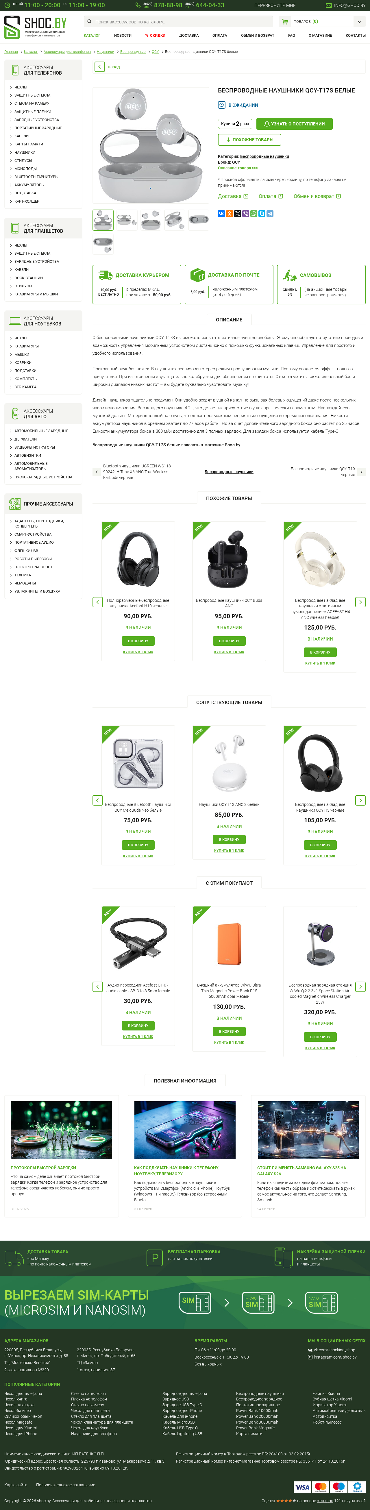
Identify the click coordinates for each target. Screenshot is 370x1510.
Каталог (92, 35)
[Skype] (261, 213)
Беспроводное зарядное (259, 1399)
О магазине (320, 35)
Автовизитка (325, 1416)
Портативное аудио (34, 542)
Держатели (25, 439)
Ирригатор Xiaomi (330, 1404)
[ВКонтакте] (221, 213)
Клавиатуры (26, 346)
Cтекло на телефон (88, 1393)
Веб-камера (25, 387)
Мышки (21, 354)
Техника (22, 575)
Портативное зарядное (258, 1404)
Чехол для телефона (23, 1393)
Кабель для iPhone (179, 1416)
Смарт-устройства (32, 534)
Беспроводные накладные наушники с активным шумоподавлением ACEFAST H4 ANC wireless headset (320, 609)
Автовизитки (27, 455)
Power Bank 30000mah (257, 1422)
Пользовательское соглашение (65, 1485)
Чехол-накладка (19, 1404)
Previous (97, 602)
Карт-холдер (26, 201)
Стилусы (23, 160)
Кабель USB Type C (180, 1428)
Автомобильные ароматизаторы (30, 466)
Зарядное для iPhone (182, 1410)
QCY (236, 162)
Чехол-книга (15, 1399)
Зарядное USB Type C (182, 1404)
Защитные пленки (32, 112)
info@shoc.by (350, 5)
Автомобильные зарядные (41, 431)
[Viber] (245, 213)
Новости (123, 35)
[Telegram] (270, 213)
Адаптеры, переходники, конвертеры (39, 523)
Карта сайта (15, 1485)
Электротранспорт (33, 567)
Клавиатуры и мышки (36, 294)
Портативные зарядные (38, 128)
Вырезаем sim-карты (76, 1295)
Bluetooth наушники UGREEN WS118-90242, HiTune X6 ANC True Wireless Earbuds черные (137, 472)
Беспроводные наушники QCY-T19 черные (323, 472)
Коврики (23, 362)
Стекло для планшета (91, 1416)
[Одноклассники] (229, 213)
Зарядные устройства (36, 120)
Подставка (25, 193)
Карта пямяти (249, 1433)
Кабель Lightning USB (182, 1433)
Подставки (25, 371)
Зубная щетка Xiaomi (332, 1399)
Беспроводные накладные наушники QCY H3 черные (320, 807)
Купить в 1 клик (138, 652)
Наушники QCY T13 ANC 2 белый (229, 804)
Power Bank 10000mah (257, 1410)
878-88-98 (162, 5)
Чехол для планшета (90, 1410)
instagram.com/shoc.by (335, 1357)
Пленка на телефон (89, 1399)
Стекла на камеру (31, 103)
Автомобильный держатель (339, 1410)
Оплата (219, 35)
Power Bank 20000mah (257, 1416)
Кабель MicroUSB (178, 1422)
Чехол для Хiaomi (20, 1428)
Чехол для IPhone (20, 1433)
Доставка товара (47, 1251)
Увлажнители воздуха (37, 591)
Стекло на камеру (87, 1404)
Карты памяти (28, 144)
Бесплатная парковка (194, 1251)
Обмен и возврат (257, 35)
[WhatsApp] (253, 213)
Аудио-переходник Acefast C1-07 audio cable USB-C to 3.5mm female (138, 988)
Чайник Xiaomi (326, 1393)
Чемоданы (25, 583)
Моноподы (25, 168)
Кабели (21, 136)
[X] (237, 213)
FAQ (291, 35)
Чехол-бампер (17, 1410)
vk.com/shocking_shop (334, 1350)
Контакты (356, 35)
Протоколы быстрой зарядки (43, 1167)
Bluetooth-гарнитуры (36, 177)
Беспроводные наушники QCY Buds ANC (229, 603)
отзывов (325, 1500)
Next (360, 602)
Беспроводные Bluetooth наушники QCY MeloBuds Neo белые (138, 807)
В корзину (138, 641)
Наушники (24, 152)
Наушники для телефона (94, 1433)
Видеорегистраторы (34, 447)
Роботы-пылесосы (33, 559)
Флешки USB (26, 551)
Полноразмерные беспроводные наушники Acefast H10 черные (138, 603)
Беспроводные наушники (264, 156)
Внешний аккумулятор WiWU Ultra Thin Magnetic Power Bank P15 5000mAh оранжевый (229, 991)
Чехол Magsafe (18, 1422)
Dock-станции (28, 278)
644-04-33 (204, 5)
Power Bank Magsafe (255, 1428)
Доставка (189, 35)
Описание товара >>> (238, 168)
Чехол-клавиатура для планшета (102, 1422)
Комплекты (26, 379)
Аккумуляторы (29, 185)
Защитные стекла (32, 95)
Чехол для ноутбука (89, 1428)
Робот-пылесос (327, 1422)
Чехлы (20, 87)
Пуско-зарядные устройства (43, 477)
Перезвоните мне (275, 5)
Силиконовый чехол (23, 1416)
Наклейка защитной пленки (331, 1251)
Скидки (157, 35)
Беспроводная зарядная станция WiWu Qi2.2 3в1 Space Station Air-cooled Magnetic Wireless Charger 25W (320, 993)
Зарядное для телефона (184, 1393)
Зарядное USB (175, 1399)
